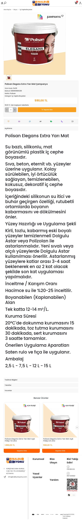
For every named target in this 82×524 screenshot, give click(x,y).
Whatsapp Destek (53, 471)
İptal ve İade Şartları (37, 497)
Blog (34, 467)
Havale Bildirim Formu (55, 485)
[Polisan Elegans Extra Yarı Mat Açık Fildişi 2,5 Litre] (60, 420)
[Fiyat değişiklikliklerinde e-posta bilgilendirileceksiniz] (52, 121)
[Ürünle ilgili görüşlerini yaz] (30, 121)
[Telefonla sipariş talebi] (62, 121)
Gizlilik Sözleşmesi (37, 491)
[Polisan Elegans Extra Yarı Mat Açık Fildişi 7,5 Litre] (22, 420)
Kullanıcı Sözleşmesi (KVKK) (37, 484)
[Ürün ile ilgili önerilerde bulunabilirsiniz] (73, 121)
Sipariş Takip (54, 490)
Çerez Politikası (38, 508)
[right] (77, 428)
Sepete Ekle (48, 110)
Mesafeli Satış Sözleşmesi (37, 503)
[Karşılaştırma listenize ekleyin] (41, 121)
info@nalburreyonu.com (17, 477)
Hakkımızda (37, 464)
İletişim (52, 467)
